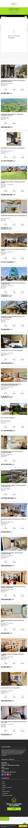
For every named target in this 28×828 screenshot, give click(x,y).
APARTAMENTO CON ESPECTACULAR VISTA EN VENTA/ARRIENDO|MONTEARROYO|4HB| (11, 385)
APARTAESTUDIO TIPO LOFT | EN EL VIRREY (10, 687)
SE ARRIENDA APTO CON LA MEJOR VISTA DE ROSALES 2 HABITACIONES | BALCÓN (13, 81)
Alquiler (3, 785)
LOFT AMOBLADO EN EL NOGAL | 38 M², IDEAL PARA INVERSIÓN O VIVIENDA (12, 553)
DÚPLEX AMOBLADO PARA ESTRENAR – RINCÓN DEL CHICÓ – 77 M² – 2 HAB (14, 722)
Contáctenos (5, 793)
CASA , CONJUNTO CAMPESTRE (8, 417)
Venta (3, 783)
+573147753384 (14, 8)
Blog (3, 789)
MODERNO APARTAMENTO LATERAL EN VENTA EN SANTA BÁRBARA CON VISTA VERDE (13, 587)
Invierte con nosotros (7, 787)
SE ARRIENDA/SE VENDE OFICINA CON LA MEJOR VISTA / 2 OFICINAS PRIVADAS (13, 283)
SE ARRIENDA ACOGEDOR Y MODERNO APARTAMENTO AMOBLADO (12, 655)
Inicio (3, 781)
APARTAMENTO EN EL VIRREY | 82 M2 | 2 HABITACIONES (13, 148)
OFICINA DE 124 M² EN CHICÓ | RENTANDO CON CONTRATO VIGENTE (13, 250)
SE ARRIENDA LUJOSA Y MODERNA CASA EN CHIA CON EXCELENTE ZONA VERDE (12, 317)
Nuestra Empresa (6, 791)
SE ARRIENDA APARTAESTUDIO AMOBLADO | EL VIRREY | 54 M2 (13, 520)
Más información (9, 826)
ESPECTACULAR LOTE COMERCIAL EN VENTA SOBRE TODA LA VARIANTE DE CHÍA (13, 486)
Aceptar (23, 825)
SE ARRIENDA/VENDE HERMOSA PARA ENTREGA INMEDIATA (13, 215)
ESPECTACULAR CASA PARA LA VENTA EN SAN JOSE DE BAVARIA (13, 182)
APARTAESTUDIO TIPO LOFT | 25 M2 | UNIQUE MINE (12, 350)
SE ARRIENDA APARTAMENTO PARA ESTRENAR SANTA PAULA (12, 621)
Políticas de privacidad (7, 795)
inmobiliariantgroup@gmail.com (8, 772)
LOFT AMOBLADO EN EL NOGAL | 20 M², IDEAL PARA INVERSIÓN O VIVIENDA (12, 452)
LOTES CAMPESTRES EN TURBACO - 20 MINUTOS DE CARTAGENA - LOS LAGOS (12, 115)
